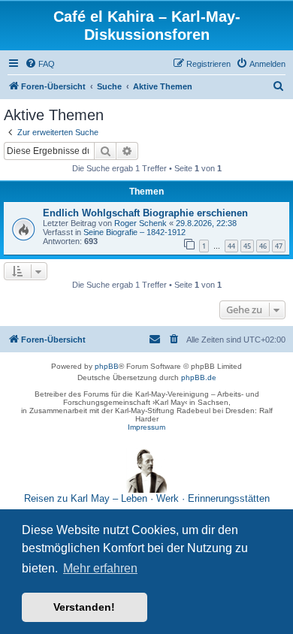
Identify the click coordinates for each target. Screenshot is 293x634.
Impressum (146, 427)
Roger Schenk (140, 223)
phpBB (107, 366)
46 (263, 246)
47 (278, 246)
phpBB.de (198, 377)
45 (247, 246)
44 (231, 246)
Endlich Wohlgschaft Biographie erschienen (145, 213)
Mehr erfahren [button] (100, 568)
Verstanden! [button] (84, 607)
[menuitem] (40, 64)
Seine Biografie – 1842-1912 (134, 232)
